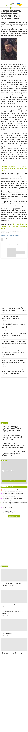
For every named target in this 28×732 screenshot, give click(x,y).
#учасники (17, 235)
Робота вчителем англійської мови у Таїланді (13, 613)
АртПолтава (8, 470)
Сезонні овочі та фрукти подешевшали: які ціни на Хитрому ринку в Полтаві (11, 429)
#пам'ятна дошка (4, 235)
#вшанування (11, 235)
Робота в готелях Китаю (10, 633)
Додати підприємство (14, 516)
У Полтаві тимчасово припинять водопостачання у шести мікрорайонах (14, 454)
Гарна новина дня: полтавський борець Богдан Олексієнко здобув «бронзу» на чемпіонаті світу (13, 371)
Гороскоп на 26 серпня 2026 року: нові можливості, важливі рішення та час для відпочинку (14, 352)
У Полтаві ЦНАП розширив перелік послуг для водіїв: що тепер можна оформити (13, 326)
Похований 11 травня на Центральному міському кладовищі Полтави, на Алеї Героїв (14, 168)
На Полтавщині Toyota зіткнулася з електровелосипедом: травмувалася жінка (14, 343)
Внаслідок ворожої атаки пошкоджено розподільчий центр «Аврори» (12, 437)
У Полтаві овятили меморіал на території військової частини (14, 226)
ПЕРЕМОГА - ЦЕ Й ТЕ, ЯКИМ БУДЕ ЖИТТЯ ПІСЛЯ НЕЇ (13, 584)
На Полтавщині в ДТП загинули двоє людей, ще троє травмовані (14, 334)
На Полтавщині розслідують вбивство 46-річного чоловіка (11, 317)
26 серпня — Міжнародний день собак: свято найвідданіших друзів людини (13, 362)
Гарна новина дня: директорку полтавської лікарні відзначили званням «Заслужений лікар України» (14, 308)
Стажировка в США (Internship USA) (14, 653)
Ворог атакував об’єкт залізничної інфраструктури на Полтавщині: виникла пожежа (13, 445)
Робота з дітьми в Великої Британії (13, 605)
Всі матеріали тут (14, 481)
